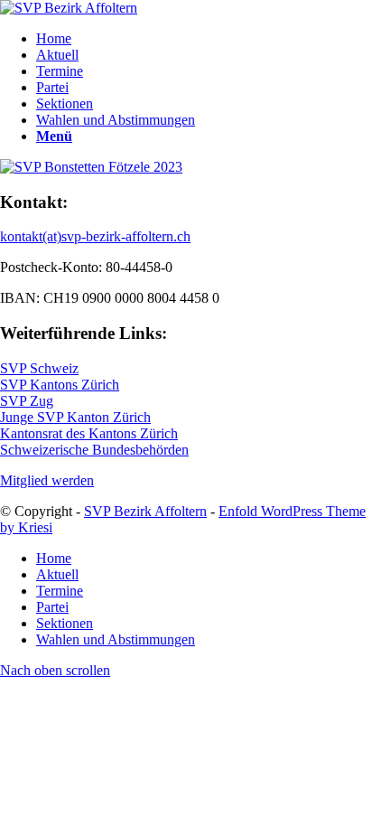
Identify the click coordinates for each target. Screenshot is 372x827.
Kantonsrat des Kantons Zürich (89, 433)
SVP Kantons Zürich (59, 384)
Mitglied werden (47, 480)
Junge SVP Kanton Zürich (75, 417)
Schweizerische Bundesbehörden (94, 449)
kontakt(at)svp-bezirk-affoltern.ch (95, 236)
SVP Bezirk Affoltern (145, 511)
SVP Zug (26, 401)
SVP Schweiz (39, 368)
